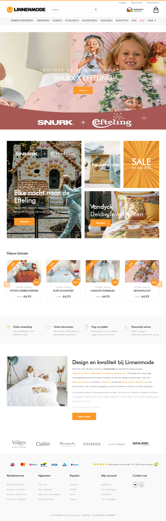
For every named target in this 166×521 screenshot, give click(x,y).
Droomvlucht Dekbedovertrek (142, 291)
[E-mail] (135, 484)
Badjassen (107, 20)
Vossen (73, 499)
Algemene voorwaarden (49, 494)
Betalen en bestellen (16, 484)
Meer (151, 20)
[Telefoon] (141, 484)
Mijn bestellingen (108, 489)
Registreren (106, 484)
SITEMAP (86, 515)
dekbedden (96, 373)
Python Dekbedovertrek (24, 290)
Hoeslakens (72, 20)
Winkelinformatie (46, 499)
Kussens (57, 20)
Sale (142, 20)
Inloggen (122, 2)
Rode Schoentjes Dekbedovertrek (63, 291)
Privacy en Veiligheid (16, 499)
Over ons (42, 484)
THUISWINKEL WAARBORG (103, 515)
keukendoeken (128, 382)
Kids (134, 20)
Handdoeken (89, 20)
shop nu (83, 90)
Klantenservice (153, 2)
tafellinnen (143, 382)
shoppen (24, 221)
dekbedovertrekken (81, 373)
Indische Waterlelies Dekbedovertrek (103, 291)
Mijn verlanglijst (108, 499)
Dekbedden (43, 20)
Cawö (72, 494)
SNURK (73, 489)
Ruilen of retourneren (16, 494)
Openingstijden (45, 489)
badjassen (121, 373)
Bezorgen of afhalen (16, 489)
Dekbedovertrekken (22, 20)
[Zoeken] (96, 9)
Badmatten (122, 20)
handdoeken (107, 373)
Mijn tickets (106, 494)
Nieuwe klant (136, 2)
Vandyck (73, 484)
